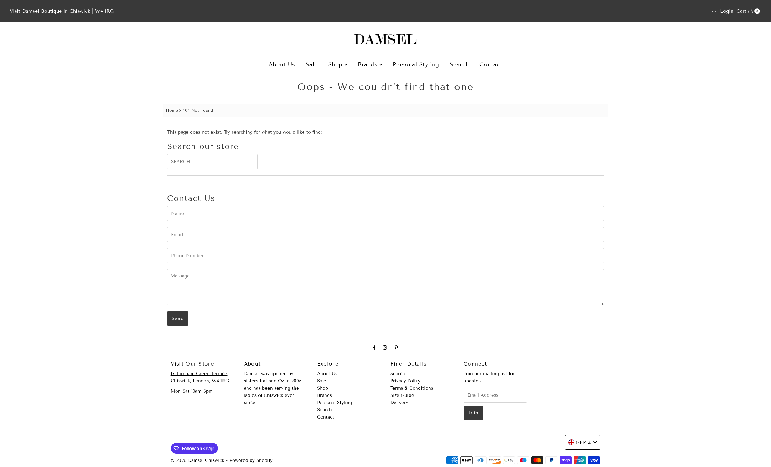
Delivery (399, 402)
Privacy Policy (405, 381)
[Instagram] (385, 347)
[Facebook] (374, 347)
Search (459, 64)
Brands (368, 64)
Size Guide (402, 395)
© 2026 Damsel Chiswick (197, 460)
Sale (312, 64)
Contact (490, 64)
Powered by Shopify (251, 460)
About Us (282, 64)
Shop (336, 64)
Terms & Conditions (411, 388)
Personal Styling (416, 64)
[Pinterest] (396, 347)
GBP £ (584, 442)
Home (172, 110)
